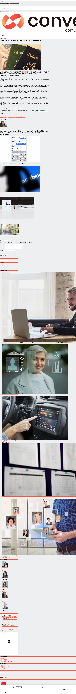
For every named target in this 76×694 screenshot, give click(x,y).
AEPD (3, 9)
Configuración (15, 691)
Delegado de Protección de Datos (7, 9)
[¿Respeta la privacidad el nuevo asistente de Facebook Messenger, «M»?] (20, 161)
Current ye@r (2, 256)
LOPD (3, 7)
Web (0, 253)
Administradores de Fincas (4, 666)
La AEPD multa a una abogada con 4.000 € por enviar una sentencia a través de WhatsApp (10, 617)
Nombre (1, 250)
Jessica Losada (2, 128)
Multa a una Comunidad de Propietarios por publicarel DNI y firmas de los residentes (9, 497)
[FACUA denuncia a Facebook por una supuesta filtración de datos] (20, 192)
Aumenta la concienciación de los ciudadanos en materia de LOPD (11, 237)
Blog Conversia (2, 667)
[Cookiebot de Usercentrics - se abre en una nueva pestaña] (7, 692)
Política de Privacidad (3, 659)
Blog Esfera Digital (3, 668)
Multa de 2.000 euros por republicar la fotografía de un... (9, 3)
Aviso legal (2, 658)
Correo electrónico (3, 252)
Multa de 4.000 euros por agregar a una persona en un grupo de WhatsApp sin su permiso (9, 629)
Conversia (4, 36)
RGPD (3, 6)
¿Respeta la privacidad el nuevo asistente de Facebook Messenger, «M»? (13, 163)
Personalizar (64, 689)
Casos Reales (4, 7)
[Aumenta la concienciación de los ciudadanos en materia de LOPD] (9, 235)
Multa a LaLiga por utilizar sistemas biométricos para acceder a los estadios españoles (10, 395)
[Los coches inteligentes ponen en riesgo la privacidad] (35, 439)
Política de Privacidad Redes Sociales (6, 661)
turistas (23, 72)
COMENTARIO (2, 248)
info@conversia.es (3, 673)
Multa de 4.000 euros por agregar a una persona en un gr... (10, 4)
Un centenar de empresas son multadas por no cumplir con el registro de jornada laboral (15, 220)
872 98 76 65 (2, 672)
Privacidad (3, 8)
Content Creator (4, 620)
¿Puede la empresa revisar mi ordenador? (9, 343)
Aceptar (64, 686)
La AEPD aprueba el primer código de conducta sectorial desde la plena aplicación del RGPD (10, 622)
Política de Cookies (40, 688)
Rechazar (64, 691)
